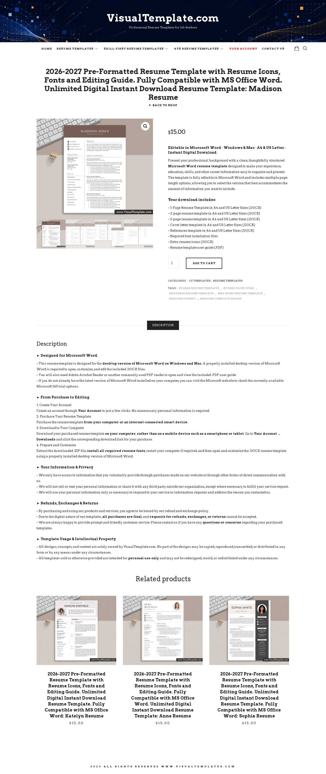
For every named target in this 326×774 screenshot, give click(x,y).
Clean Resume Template (200, 288)
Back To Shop (164, 105)
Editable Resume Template (192, 293)
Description (163, 325)
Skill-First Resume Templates (134, 48)
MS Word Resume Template (241, 293)
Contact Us (273, 48)
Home (46, 48)
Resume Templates (75, 48)
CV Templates (200, 280)
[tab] (163, 325)
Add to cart (204, 263)
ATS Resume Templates (196, 48)
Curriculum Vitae (239, 288)
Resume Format (183, 298)
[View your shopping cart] (296, 48)
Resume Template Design (222, 298)
